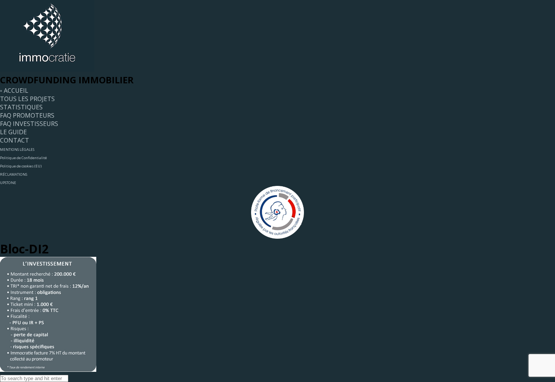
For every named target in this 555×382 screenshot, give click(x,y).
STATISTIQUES (21, 107)
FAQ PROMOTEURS (27, 115)
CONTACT (14, 140)
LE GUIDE (13, 132)
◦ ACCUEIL (14, 90)
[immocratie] (47, 69)
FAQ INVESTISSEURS (29, 124)
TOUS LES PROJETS (27, 99)
